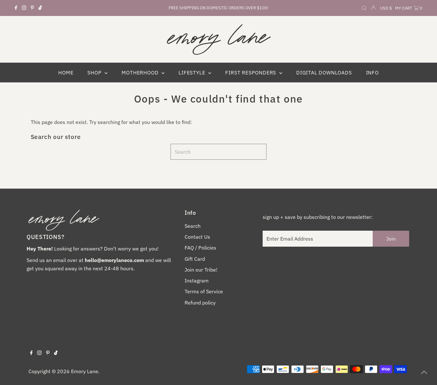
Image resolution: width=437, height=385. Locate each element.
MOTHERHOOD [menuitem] (141, 72)
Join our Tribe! (201, 269)
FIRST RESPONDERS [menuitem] (251, 72)
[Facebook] (16, 8)
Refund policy (200, 302)
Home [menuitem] (65, 72)
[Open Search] (364, 8)
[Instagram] (24, 8)
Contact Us (197, 237)
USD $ (386, 8)
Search (193, 226)
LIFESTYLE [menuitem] (193, 72)
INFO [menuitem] (372, 72)
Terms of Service (204, 291)
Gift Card (195, 259)
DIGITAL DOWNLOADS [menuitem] (324, 72)
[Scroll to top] (424, 372)
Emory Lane (84, 371)
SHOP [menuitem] (95, 72)
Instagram (197, 280)
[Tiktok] (40, 8)
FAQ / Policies (200, 247)
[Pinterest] (32, 8)
